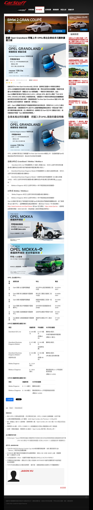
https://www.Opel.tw (51, 206)
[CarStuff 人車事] (15, 1)
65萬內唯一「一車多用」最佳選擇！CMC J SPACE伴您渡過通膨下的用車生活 (78, 123)
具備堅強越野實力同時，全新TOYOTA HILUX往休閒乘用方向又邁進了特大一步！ (78, 62)
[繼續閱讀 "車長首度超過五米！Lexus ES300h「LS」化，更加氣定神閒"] (78, 113)
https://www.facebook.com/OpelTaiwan (20, 206)
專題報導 (56, 10)
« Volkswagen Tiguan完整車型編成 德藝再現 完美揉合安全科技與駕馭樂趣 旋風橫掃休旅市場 (36, 438)
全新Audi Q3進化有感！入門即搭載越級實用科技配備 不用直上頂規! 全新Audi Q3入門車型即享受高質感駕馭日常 (78, 40)
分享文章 (9, 399)
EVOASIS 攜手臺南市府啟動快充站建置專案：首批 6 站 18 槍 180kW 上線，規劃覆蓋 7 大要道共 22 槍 (34, 454)
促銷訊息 (35, 80)
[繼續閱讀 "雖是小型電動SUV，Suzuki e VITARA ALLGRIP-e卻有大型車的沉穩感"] (78, 92)
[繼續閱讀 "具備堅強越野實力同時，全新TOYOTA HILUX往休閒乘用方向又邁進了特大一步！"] (78, 72)
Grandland (18, 408)
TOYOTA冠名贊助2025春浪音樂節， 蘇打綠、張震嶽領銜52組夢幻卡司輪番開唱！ (33, 465)
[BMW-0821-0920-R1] (78, 23)
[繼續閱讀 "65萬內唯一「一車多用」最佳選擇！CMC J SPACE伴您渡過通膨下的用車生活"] (78, 133)
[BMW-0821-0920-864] (36, 25)
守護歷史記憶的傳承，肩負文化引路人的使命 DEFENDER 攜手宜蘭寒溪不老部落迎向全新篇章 (34, 461)
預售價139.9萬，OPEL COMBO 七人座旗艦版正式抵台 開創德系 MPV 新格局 (32, 426)
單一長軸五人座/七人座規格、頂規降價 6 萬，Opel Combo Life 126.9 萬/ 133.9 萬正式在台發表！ (36, 423)
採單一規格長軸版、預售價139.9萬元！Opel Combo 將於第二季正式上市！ (31, 429)
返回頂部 (63, 488)
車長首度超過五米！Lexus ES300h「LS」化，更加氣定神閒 (78, 102)
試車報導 (48, 10)
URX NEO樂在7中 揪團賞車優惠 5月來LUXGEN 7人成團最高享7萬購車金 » (41, 440)
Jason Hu (12, 80)
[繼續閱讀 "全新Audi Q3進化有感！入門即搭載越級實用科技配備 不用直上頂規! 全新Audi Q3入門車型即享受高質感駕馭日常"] (78, 51)
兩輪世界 (71, 10)
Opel (11, 408)
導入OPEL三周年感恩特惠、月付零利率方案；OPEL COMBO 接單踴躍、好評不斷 (33, 416)
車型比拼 (63, 10)
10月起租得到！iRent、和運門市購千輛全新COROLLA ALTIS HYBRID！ (30, 458)
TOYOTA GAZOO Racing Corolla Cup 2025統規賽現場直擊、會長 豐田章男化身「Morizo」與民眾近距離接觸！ (33, 449)
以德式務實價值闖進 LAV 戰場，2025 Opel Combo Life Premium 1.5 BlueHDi (32, 419)
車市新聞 (39, 10)
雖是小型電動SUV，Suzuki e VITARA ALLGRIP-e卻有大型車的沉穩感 (78, 82)
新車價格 (31, 10)
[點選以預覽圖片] (36, 60)
